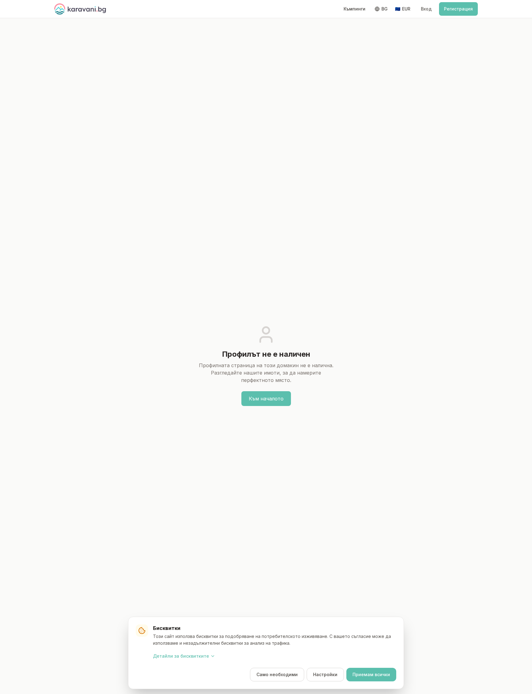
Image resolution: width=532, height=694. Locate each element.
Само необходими (277, 674)
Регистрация (458, 8)
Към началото (266, 399)
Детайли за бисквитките (181, 656)
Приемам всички (371, 674)
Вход (426, 8)
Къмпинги (354, 8)
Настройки (325, 674)
